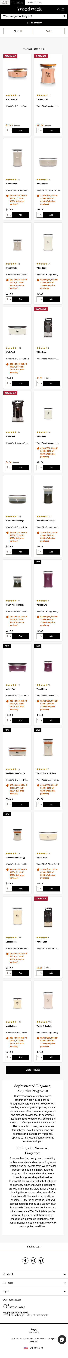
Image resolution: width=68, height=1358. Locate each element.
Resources (8, 1282)
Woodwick (8, 1274)
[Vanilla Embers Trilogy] (17, 769)
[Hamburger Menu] (4, 9)
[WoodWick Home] (18, 2)
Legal (5, 1291)
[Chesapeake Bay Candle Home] (34, 2)
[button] (62, 1339)
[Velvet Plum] (48, 600)
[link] (34, 23)
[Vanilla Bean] (48, 853)
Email (6, 1305)
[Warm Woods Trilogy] (17, 516)
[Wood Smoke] (17, 179)
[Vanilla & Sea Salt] (48, 1021)
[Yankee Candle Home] (5, 3)
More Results (32, 1069)
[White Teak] (48, 263)
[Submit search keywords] (58, 9)
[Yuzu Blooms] (17, 95)
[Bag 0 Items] (62, 9)
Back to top (33, 1246)
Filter (16, 31)
